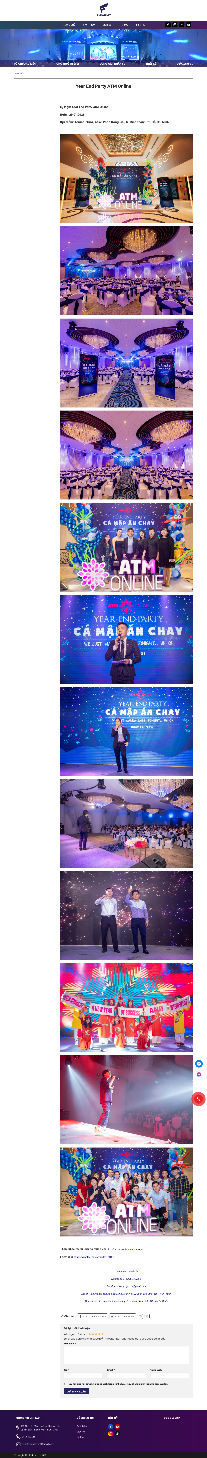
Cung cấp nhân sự (112, 63)
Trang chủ (68, 25)
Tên (67, 1369)
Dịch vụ (107, 25)
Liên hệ (140, 25)
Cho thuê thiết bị (67, 63)
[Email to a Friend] (140, 1316)
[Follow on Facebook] (167, 24)
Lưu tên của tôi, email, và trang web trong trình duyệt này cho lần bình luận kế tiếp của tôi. (118, 1383)
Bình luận (70, 1343)
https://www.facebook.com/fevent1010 (94, 1256)
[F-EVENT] (103, 10)
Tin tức (123, 25)
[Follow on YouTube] (188, 24)
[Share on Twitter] (123, 1316)
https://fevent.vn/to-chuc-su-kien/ (125, 1249)
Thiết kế (151, 63)
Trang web (156, 1369)
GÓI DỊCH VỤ (185, 63)
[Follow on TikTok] (181, 24)
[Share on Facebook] (93, 1316)
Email (111, 1369)
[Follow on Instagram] (174, 24)
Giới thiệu (89, 25)
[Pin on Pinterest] (147, 1316)
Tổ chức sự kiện (25, 63)
